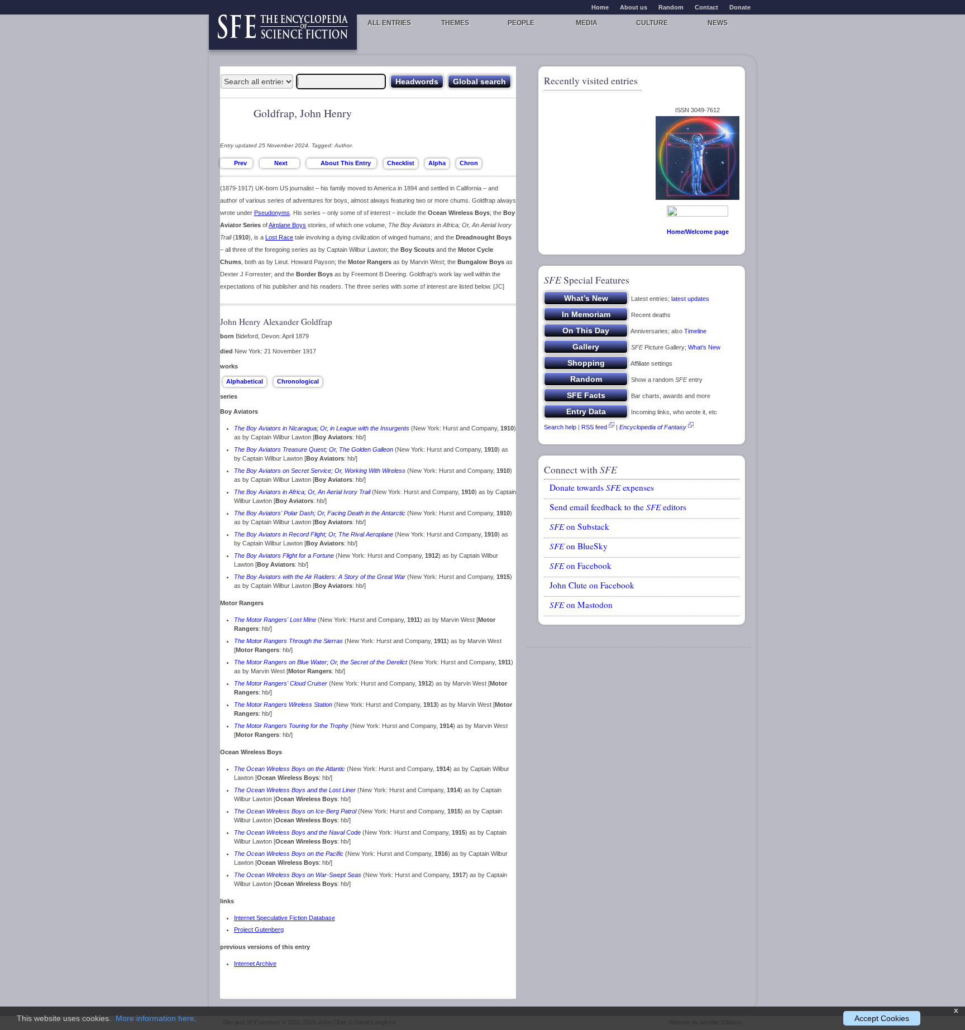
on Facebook (581, 565)
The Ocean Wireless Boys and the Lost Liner (295, 790)
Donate (740, 7)
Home (600, 7)
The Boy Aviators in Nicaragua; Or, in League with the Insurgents (321, 428)
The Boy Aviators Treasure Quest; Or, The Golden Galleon (313, 449)
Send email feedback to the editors (618, 506)
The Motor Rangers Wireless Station (283, 704)
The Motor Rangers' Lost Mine (275, 619)
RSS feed (594, 427)
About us (633, 7)
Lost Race (279, 237)
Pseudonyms (272, 212)
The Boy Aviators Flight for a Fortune (284, 555)
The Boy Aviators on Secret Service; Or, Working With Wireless (319, 470)
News (718, 23)
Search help (560, 427)
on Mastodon (581, 604)
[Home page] (283, 32)
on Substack (579, 526)
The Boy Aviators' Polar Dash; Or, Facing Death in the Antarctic (319, 513)
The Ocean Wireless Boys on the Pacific (288, 853)
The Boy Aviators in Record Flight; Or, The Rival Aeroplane (313, 534)
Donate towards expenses (602, 487)
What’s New (704, 347)
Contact (706, 7)
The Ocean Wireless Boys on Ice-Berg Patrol (295, 811)
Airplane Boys (287, 225)
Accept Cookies (881, 1018)
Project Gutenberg (259, 929)
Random (671, 7)
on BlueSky (579, 546)
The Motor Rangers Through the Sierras (288, 641)
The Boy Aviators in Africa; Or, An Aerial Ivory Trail (302, 491)
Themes (455, 23)
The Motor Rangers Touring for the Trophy (291, 725)
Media (587, 23)
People (521, 23)
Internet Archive (255, 963)
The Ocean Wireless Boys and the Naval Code (297, 832)
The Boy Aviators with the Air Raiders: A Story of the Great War (319, 576)
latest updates (690, 298)
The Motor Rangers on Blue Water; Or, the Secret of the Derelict (320, 662)
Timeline (695, 331)
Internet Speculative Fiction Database (284, 917)
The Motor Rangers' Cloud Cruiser (280, 683)
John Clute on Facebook (592, 585)
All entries (389, 23)
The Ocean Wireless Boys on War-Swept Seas (297, 874)
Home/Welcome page (698, 231)
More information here (155, 1018)
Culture (652, 23)
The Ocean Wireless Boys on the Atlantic (289, 768)
